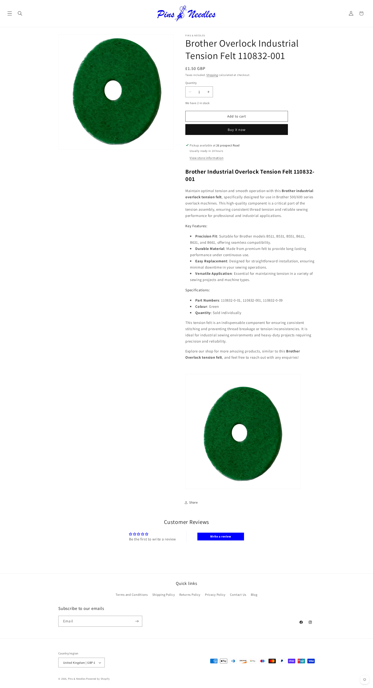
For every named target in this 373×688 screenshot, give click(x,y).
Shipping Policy (163, 594)
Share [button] (193, 502)
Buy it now (237, 129)
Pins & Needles (76, 678)
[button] (10, 13)
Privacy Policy (215, 594)
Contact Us (238, 594)
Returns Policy (189, 594)
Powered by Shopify (98, 678)
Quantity (191, 83)
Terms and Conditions (132, 594)
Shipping (212, 75)
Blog (254, 594)
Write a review (220, 536)
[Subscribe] (137, 621)
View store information (206, 158)
